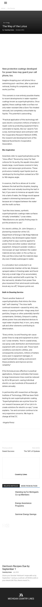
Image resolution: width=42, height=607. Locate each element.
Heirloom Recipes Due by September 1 (16, 567)
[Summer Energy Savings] (8, 517)
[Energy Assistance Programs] (8, 506)
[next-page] (7, 525)
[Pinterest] (15, 38)
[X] (10, 38)
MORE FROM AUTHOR (29, 486)
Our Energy (11, 8)
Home (3, 8)
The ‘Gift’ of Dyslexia (32, 451)
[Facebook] (4, 38)
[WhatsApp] (20, 38)
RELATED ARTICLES (11, 486)
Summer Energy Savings (25, 514)
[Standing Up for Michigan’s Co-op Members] (8, 495)
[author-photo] (21, 471)
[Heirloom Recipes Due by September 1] (21, 549)
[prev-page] (3, 525)
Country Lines (9, 30)
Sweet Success (8, 451)
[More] (26, 38)
